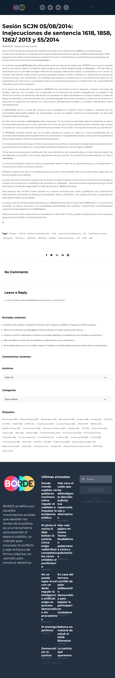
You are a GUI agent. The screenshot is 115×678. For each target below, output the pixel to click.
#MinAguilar (34, 121)
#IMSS (62, 186)
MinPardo (31, 238)
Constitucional (45, 424)
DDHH (95, 424)
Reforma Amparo (66, 238)
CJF (6, 424)
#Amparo (90, 68)
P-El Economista (71, 433)
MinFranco (20, 238)
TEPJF (98, 446)
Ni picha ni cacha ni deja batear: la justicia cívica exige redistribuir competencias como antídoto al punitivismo (53, 335)
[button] (92, 6)
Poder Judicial (61, 442)
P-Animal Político (50, 433)
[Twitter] (50, 7)
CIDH (108, 419)
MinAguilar (8, 238)
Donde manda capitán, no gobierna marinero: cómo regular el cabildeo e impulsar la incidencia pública (50, 325)
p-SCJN (95, 437)
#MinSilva (10, 133)
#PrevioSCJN (67, 419)
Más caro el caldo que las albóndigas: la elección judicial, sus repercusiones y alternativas (43, 330)
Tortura (7, 451)
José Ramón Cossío (97, 234)
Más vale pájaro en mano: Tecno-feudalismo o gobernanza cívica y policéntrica (39, 340)
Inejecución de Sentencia (69, 234)
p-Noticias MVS (79, 437)
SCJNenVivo (41, 446)
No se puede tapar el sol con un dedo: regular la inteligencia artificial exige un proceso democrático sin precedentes (55, 345)
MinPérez (42, 238)
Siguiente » (56, 663)
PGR (37, 442)
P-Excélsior (9, 437)
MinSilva (52, 238)
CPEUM (22, 234)
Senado (56, 446)
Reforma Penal (10, 446)
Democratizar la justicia (48, 652)
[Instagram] (66, 7)
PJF (47, 442)
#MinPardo (10, 110)
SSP (91, 238)
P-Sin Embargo (11, 442)
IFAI (85, 428)
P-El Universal (92, 433)
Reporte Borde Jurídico (26, 46)
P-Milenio (62, 437)
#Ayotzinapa (10, 419)
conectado (31, 300)
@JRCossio (27, 65)
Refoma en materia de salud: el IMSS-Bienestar (65, 633)
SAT (78, 238)
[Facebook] (42, 7)
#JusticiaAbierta (29, 419)
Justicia (7, 433)
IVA (84, 234)
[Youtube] (58, 7)
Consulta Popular (65, 424)
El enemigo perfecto (49, 628)
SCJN (84, 238)
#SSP (87, 203)
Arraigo (96, 419)
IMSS (54, 234)
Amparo (12, 234)
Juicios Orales (99, 428)
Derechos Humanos (54, 428)
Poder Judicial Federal (84, 442)
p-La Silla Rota (45, 437)
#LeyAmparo (43, 60)
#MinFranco (40, 209)
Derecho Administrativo (39, 234)
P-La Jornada (26, 437)
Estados (73, 428)
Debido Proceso (11, 428)
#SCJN (89, 147)
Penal (26, 442)
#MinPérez (8, 158)
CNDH (17, 424)
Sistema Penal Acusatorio (76, 446)
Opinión (32, 433)
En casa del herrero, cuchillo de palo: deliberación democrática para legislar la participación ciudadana (66, 593)
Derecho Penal (32, 428)
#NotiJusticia (49, 419)
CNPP (29, 424)
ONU (19, 433)
